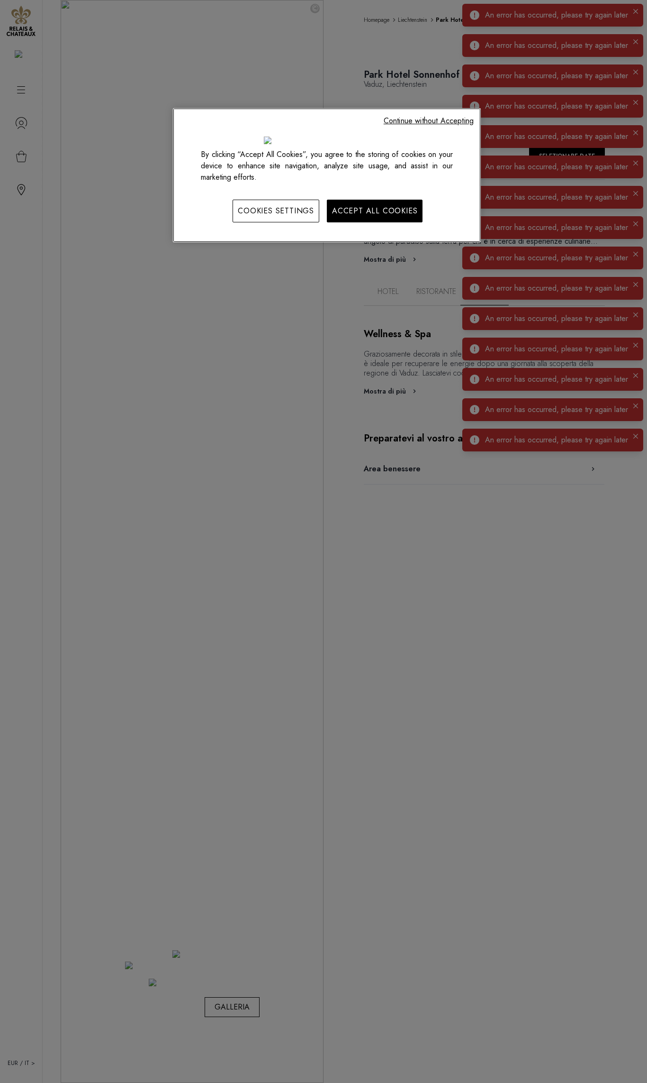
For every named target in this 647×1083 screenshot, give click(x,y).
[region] (327, 175)
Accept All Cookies (374, 210)
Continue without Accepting (429, 120)
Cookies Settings (276, 210)
